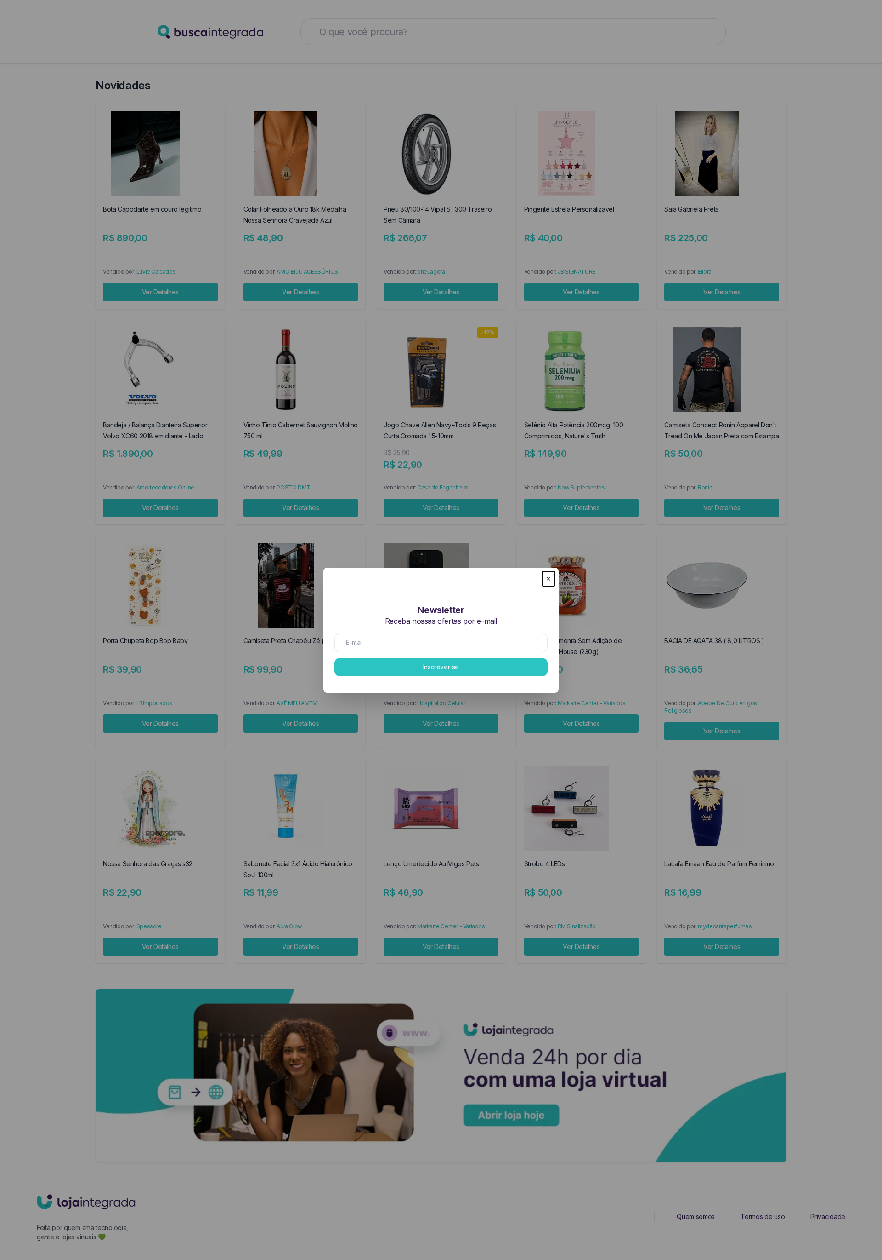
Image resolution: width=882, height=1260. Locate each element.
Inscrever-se (441, 667)
